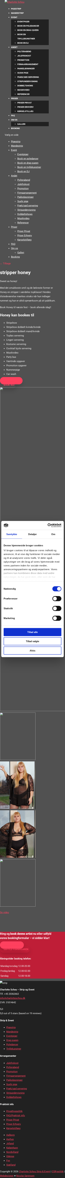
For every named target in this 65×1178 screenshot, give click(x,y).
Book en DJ (23, 43)
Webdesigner (7, 1175)
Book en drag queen (27, 30)
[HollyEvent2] (17, 857)
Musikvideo (23, 90)
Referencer (23, 94)
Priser (14, 98)
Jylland (10, 1143)
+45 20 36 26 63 (13, 945)
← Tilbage (5, 263)
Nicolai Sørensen (25, 1175)
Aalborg (10, 1135)
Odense (10, 1156)
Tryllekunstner (13, 1048)
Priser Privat (24, 103)
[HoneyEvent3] (17, 808)
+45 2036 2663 (12, 380)
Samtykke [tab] (11, 534)
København (12, 1147)
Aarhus (10, 1139)
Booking (15, 128)
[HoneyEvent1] (17, 905)
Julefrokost (24, 56)
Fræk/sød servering (28, 77)
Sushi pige (22, 73)
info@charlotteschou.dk (12, 998)
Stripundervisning (27, 81)
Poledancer (12, 1044)
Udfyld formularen (16, 949)
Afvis (32, 650)
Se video (4, 912)
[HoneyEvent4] (17, 759)
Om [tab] (53, 534)
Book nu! (9, 385)
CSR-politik (58, 1171)
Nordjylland (12, 1152)
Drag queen (12, 1040)
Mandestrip (17, 13)
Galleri (21, 124)
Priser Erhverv (25, 107)
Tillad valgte (32, 641)
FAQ (13, 115)
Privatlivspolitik (14, 1111)
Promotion (23, 60)
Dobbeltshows (25, 85)
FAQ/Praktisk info (15, 1115)
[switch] (56, 598)
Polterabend (24, 51)
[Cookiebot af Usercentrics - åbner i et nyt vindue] (47, 525)
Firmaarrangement (27, 64)
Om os (14, 120)
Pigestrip (16, 9)
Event (14, 17)
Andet (14, 47)
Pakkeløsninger (26, 68)
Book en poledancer (28, 26)
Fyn (8, 1160)
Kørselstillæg (25, 111)
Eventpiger (23, 21)
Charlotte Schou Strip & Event (34, 1171)
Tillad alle (32, 632)
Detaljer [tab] (32, 534)
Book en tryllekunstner (29, 167)
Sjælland (10, 1164)
